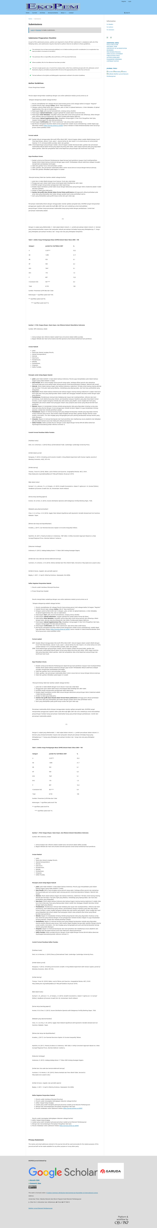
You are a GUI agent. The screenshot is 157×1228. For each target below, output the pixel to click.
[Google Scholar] (63, 1178)
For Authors (110, 27)
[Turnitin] (110, 71)
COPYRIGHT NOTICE (113, 61)
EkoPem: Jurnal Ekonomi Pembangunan (41, 1208)
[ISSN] (37, 1180)
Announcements (53, 13)
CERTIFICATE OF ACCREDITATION (117, 48)
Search (127, 13)
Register (124, 1)
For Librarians (110, 30)
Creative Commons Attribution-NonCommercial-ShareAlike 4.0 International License (72, 1193)
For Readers (110, 24)
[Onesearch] (33, 1183)
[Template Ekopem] (107, 37)
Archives (42, 13)
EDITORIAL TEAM (112, 46)
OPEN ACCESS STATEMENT (115, 54)
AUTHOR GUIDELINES (113, 57)
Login (129, 1)
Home (27, 13)
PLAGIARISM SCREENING (114, 59)
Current (34, 13)
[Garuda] (111, 1178)
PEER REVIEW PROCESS (114, 52)
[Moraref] (32, 1180)
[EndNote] (110, 74)
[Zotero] (124, 71)
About (63, 13)
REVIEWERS (110, 50)
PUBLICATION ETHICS (113, 55)
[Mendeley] (117, 71)
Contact (71, 13)
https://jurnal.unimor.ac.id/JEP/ (53, 125)
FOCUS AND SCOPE (112, 45)
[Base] (39, 1183)
